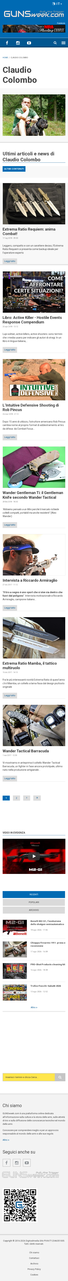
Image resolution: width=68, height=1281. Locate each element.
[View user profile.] (34, 115)
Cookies (34, 1275)
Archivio (34, 910)
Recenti (41, 894)
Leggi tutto (9, 261)
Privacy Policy (34, 1269)
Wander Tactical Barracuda (26, 751)
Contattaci (34, 1258)
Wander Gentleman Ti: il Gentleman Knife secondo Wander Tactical (33, 495)
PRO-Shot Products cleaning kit (48, 964)
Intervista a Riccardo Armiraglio (30, 580)
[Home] (34, 13)
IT (57, 4)
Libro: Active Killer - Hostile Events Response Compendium (32, 319)
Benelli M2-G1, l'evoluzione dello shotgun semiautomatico (47, 923)
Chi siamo (34, 1253)
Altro (33, 1007)
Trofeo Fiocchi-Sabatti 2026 (46, 986)
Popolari (34, 902)
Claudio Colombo (21, 159)
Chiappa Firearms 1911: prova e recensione (48, 944)
